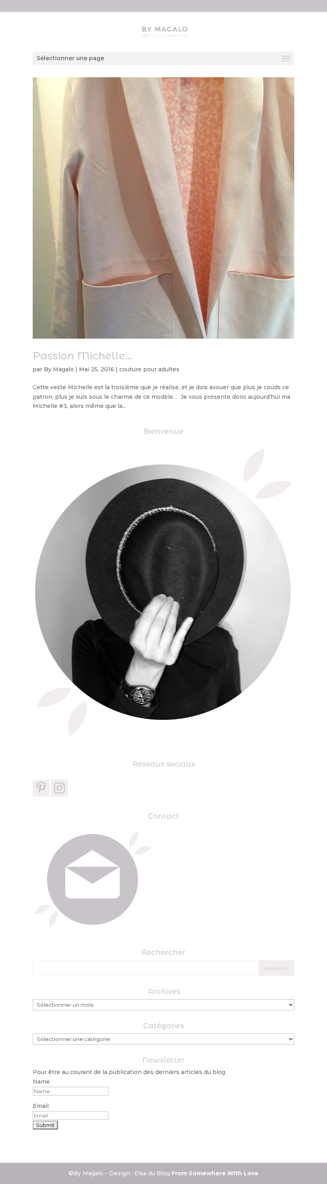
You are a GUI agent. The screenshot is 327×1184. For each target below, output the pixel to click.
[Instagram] (59, 788)
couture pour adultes (149, 369)
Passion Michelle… (82, 355)
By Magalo (59, 369)
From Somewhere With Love (214, 1173)
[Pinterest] (41, 788)
